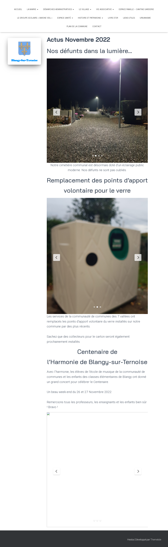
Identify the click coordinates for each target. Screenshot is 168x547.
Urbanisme (145, 18)
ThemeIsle (155, 539)
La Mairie (32, 9)
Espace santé (64, 18)
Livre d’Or (113, 18)
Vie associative (104, 9)
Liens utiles (129, 18)
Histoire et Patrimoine (89, 18)
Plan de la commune (77, 26)
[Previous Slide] (56, 112)
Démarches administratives (57, 9)
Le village (84, 9)
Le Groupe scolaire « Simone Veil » (34, 18)
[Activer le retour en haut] (161, 540)
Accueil (18, 9)
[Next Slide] (138, 112)
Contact (96, 26)
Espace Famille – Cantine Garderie (136, 9)
